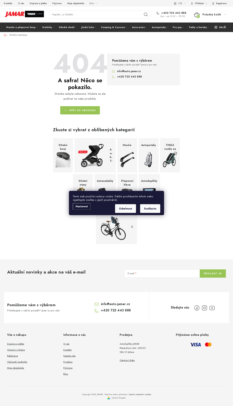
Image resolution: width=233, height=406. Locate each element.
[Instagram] (204, 307)
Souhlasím (150, 208)
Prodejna (67, 362)
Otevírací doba (127, 360)
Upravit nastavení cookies (140, 394)
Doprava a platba (38, 3)
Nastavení (82, 206)
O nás (21, 3)
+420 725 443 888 (173, 13)
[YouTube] (212, 307)
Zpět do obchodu (82, 110)
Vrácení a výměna (16, 349)
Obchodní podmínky (17, 362)
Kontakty (8, 3)
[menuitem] (22, 27)
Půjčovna (56, 3)
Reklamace (12, 356)
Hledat (145, 14)
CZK (180, 3)
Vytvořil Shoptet (119, 397)
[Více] (220, 27)
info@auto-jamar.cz (129, 71)
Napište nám (69, 356)
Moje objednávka (75, 3)
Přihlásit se (213, 273)
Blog (65, 374)
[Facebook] (196, 307)
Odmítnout (125, 208)
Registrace (221, 3)
